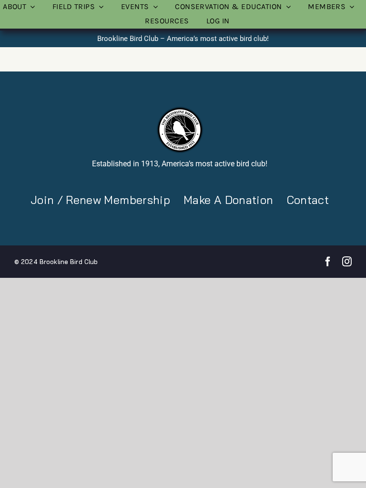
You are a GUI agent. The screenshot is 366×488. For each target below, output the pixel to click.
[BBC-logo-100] (179, 109)
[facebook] (328, 261)
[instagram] (347, 261)
